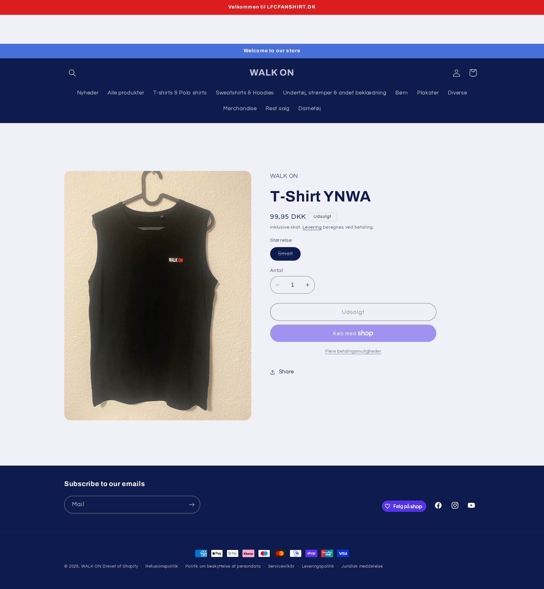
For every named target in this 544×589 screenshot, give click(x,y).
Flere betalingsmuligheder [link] (353, 351)
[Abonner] (191, 504)
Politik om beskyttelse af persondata (223, 566)
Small (289, 256)
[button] (72, 73)
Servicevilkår (281, 566)
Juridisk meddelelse (362, 566)
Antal (276, 270)
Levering (312, 227)
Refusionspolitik (161, 566)
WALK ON (91, 566)
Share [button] (286, 372)
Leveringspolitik (318, 566)
